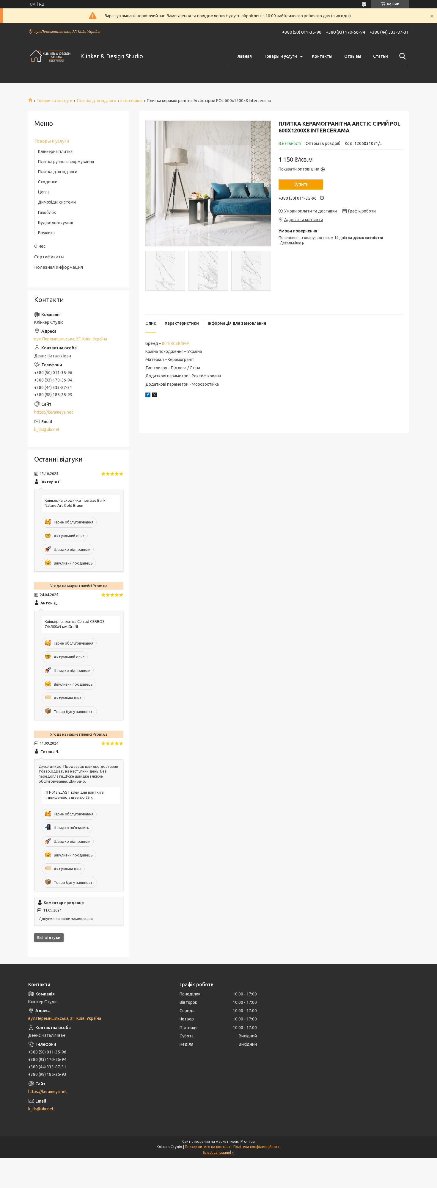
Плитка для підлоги (96, 100)
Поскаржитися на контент (208, 1147)
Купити (301, 184)
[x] (154, 395)
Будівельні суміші (55, 222)
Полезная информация (58, 267)
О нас (39, 245)
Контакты (322, 56)
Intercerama (131, 100)
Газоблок (47, 212)
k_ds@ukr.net (46, 429)
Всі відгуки (49, 937)
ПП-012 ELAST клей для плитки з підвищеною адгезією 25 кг (74, 794)
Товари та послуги (55, 100)
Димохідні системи (57, 202)
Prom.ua (247, 1141)
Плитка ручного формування (66, 161)
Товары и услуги (280, 56)
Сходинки (47, 181)
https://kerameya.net (53, 412)
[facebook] (147, 395)
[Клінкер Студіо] (50, 56)
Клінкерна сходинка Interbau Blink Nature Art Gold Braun (75, 502)
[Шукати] (401, 56)
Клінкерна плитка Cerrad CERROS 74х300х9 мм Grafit (75, 624)
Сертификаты (49, 256)
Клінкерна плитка (55, 151)
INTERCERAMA (175, 343)
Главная (243, 56)
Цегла (44, 192)
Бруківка (46, 232)
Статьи (380, 56)
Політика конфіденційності (257, 1147)
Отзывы (352, 56)
